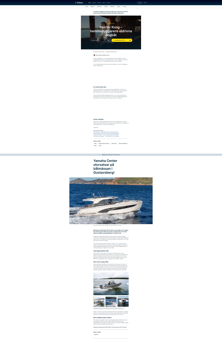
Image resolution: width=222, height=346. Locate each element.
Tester (100, 145)
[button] (128, 284)
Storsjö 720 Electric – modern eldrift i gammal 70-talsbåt (105, 134)
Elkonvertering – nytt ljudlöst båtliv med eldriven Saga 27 (105, 132)
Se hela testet (120, 40)
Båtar (90, 2)
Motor (95, 145)
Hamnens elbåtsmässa (123, 143)
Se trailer (95, 40)
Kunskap (99, 2)
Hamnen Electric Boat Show (104, 143)
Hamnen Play (114, 143)
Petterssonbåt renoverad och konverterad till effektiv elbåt (106, 133)
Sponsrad (96, 334)
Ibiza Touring (108, 313)
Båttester (106, 6)
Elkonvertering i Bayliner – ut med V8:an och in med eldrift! (106, 136)
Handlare (124, 6)
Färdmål (94, 2)
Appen (103, 2)
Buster (109, 243)
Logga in (139, 2)
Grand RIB (100, 245)
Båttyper (118, 6)
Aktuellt (86, 6)
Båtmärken (112, 6)
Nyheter (108, 2)
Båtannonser (99, 6)
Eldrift (95, 143)
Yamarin (113, 243)
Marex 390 (106, 253)
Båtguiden (92, 6)
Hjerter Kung (109, 59)
